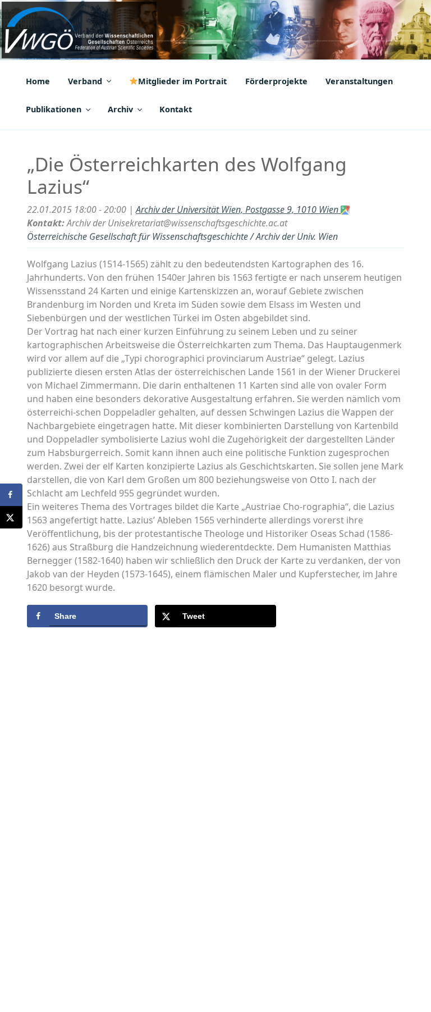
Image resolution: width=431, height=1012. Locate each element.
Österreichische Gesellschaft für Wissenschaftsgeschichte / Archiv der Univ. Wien (182, 236)
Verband (85, 81)
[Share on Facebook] (11, 495)
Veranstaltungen (359, 81)
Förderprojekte (276, 81)
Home (38, 81)
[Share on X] (11, 517)
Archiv (120, 109)
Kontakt (175, 109)
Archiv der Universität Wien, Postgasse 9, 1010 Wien (238, 209)
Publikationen (53, 109)
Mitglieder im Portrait (182, 81)
